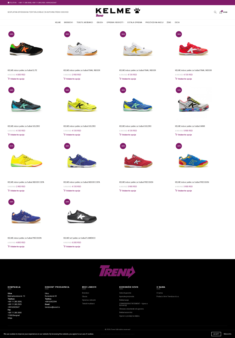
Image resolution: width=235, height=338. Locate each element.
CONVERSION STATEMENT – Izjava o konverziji (133, 304)
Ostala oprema (134, 22)
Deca (177, 22)
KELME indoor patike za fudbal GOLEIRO (24, 126)
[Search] (215, 12)
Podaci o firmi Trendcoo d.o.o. (168, 296)
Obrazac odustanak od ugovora (131, 309)
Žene (169, 22)
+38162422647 (51, 3)
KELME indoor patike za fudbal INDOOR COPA (26, 182)
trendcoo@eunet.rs (52, 307)
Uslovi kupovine (125, 293)
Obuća (100, 22)
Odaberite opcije (17, 79)
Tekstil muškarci (85, 22)
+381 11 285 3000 (24, 3)
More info (227, 334)
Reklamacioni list (125, 312)
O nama (160, 293)
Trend (113, 330)
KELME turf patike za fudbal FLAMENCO (79, 238)
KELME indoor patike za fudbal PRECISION (136, 182)
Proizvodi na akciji (155, 22)
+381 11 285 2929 (38, 3)
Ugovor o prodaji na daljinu (129, 316)
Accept (216, 334)
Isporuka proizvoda (126, 296)
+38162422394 (51, 302)
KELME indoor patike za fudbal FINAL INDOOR (82, 70)
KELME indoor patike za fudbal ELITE (22, 70)
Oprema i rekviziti (115, 22)
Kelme (58, 22)
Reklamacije (124, 300)
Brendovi (68, 22)
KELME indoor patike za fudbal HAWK (190, 126)
